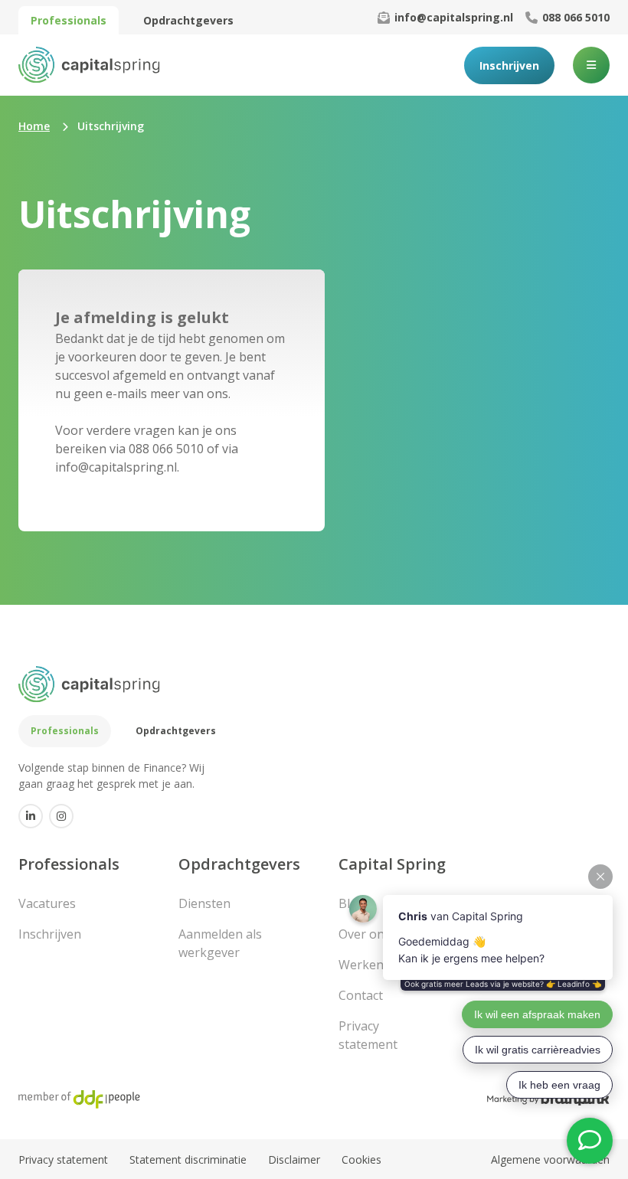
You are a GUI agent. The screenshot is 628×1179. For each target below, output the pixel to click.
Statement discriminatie (188, 1159)
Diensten (204, 903)
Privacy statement (63, 1159)
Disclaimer (294, 1159)
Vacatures (47, 903)
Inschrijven (509, 65)
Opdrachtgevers (188, 20)
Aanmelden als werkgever (220, 943)
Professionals (68, 20)
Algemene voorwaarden (550, 1159)
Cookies (361, 1159)
